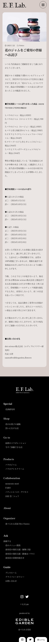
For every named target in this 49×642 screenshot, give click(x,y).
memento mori (12, 484)
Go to (6, 437)
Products (8, 459)
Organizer (9, 518)
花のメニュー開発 (12, 545)
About (7, 508)
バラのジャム (11, 465)
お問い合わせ (11, 581)
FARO (8, 488)
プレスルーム (11, 573)
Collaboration (11, 478)
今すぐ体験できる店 (13, 447)
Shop (6, 418)
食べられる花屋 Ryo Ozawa (17, 524)
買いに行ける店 (12, 428)
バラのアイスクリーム (14, 469)
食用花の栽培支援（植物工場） (18, 549)
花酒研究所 (10, 409)
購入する (41, 640)
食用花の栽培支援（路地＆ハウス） (20, 554)
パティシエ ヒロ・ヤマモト (17, 492)
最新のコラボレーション (15, 443)
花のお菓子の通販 (13, 424)
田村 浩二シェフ (12, 496)
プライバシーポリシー (14, 577)
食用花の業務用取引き (14, 558)
